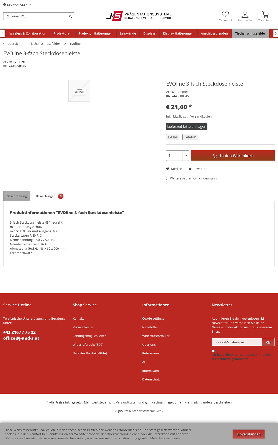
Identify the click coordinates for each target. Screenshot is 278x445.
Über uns (149, 344)
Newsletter (150, 327)
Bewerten (200, 169)
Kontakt (78, 318)
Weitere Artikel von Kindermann (193, 178)
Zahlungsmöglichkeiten (90, 336)
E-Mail (173, 137)
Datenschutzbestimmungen (251, 354)
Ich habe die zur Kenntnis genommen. (242, 356)
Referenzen (150, 353)
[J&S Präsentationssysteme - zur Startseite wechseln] (139, 16)
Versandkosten (83, 327)
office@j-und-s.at (21, 338)
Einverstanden (249, 434)
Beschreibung (17, 196)
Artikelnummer (14, 61)
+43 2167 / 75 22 (19, 332)
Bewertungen (49, 196)
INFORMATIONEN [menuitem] (17, 4)
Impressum (150, 371)
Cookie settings (153, 318)
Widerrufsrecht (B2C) (88, 344)
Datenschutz (151, 379)
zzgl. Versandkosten (197, 116)
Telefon (190, 137)
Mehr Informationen (165, 438)
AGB (145, 362)
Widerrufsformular (156, 336)
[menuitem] (53, 16)
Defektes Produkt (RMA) (90, 353)
